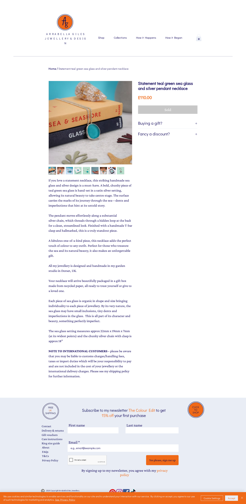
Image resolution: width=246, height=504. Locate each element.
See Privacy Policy (65, 499)
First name (77, 425)
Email (73, 442)
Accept (231, 498)
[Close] (242, 498)
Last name (134, 425)
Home (52, 68)
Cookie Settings (212, 498)
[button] (199, 37)
